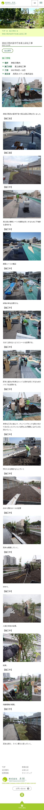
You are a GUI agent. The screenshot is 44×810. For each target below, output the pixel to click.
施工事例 (12, 31)
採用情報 (5, 773)
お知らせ (25, 770)
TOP (3, 31)
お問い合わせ (21, 788)
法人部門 (7, 50)
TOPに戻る (22, 808)
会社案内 (5, 770)
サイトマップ (27, 773)
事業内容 (25, 767)
